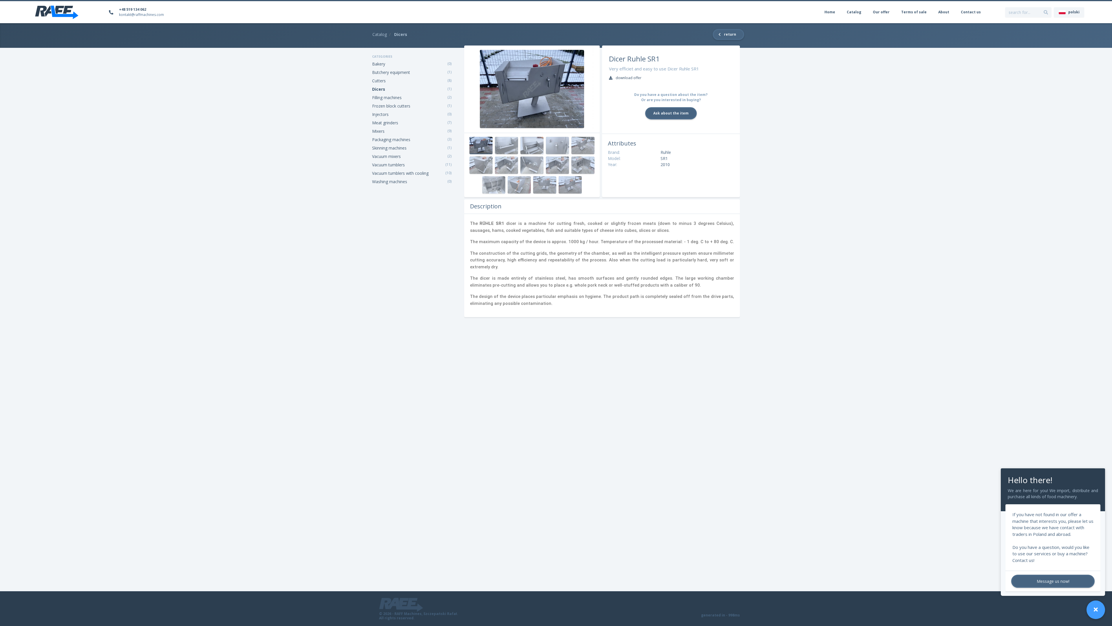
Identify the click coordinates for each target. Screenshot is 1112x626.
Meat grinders (385, 122)
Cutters (379, 80)
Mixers (378, 131)
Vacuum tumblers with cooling (400, 173)
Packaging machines (391, 139)
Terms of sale (914, 12)
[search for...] (1045, 12)
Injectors (380, 114)
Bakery (378, 64)
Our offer (881, 12)
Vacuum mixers (386, 156)
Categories (382, 56)
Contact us (971, 12)
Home (829, 12)
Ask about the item (671, 113)
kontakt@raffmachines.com (141, 14)
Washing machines (389, 181)
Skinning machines (389, 148)
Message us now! (1053, 581)
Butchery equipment (391, 72)
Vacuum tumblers (388, 165)
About (943, 12)
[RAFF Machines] (57, 12)
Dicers (378, 89)
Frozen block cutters (391, 106)
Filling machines (387, 97)
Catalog (854, 12)
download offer (628, 77)
